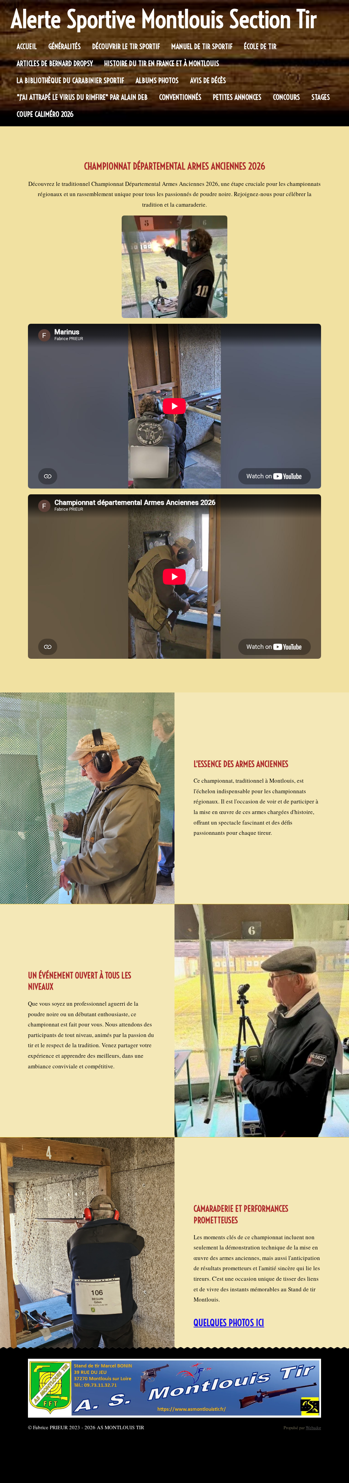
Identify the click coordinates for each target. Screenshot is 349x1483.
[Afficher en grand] (174, 267)
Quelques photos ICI (229, 1322)
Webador (313, 1428)
